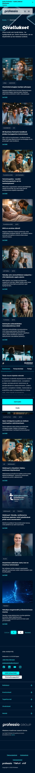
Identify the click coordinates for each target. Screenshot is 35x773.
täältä (13, 735)
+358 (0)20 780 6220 (8, 659)
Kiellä (17, 408)
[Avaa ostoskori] (24, 11)
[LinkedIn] (9, 667)
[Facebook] (3, 667)
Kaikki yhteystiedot (11, 673)
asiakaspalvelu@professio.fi (10, 663)
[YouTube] (14, 667)
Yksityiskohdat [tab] (18, 368)
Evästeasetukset (17, 760)
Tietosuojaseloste (12, 755)
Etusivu (4, 20)
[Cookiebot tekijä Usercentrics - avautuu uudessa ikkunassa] (25, 363)
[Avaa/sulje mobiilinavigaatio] (28, 11)
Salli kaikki (17, 401)
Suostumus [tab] (6, 368)
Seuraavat (28, 632)
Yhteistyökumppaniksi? (12, 677)
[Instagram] (20, 667)
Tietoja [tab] (29, 368)
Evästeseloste (24, 755)
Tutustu (4, 5)
